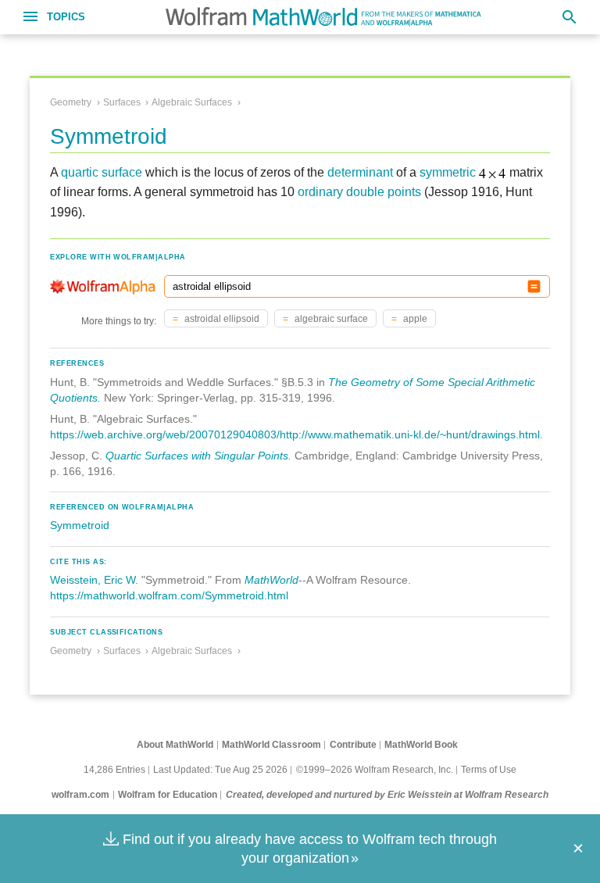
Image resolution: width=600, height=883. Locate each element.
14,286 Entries (114, 769)
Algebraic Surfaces (192, 102)
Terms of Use (488, 769)
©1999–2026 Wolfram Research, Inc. (374, 769)
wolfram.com (80, 794)
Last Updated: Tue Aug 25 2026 (220, 769)
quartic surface (101, 172)
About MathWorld (175, 744)
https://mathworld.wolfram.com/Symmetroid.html (169, 595)
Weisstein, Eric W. (94, 580)
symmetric (448, 172)
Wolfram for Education (167, 794)
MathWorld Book (421, 744)
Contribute (353, 744)
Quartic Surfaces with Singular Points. (198, 455)
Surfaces (122, 102)
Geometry (70, 102)
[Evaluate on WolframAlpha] (534, 286)
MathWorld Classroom (271, 744)
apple (414, 318)
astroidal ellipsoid (220, 318)
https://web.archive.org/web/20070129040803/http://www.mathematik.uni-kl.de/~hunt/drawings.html (295, 434)
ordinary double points (359, 191)
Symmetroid (79, 525)
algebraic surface (330, 318)
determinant (360, 172)
